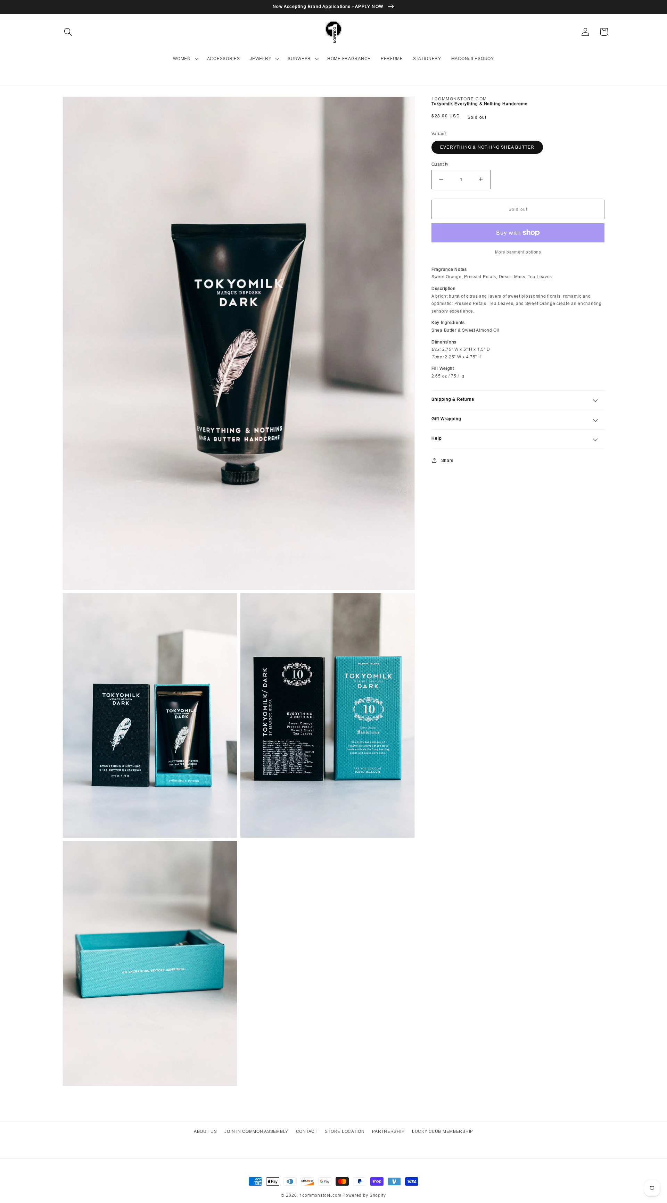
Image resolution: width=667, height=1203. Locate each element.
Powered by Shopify (364, 1195)
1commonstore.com (320, 1195)
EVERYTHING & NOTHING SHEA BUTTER (487, 147)
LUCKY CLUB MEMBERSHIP (442, 1131)
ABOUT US (205, 1131)
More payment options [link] (518, 252)
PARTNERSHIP (388, 1131)
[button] (68, 32)
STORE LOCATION (344, 1131)
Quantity (439, 163)
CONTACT (307, 1131)
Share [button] (447, 460)
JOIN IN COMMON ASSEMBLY (256, 1131)
